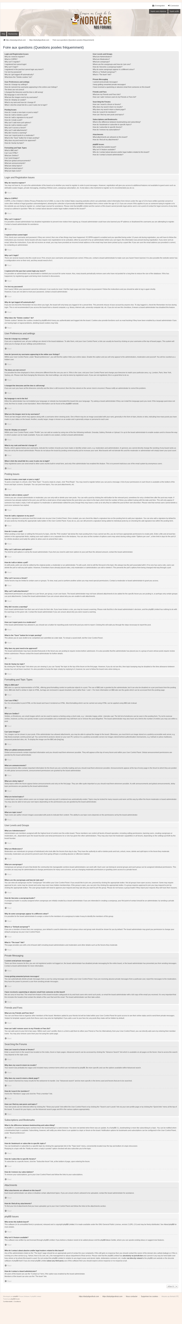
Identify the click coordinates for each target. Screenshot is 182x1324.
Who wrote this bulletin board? (104, 147)
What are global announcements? (18, 161)
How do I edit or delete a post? (16, 115)
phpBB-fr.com (15, 1299)
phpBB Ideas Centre (108, 1240)
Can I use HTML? (11, 153)
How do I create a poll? (13, 120)
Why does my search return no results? (108, 107)
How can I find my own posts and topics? (108, 115)
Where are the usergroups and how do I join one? (112, 64)
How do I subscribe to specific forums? (107, 127)
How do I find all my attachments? (106, 140)
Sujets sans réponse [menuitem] (158, 11)
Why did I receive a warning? (16, 133)
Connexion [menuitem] (174, 6)
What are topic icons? (13, 171)
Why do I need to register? (15, 57)
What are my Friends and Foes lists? (107, 94)
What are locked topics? (14, 168)
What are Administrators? (102, 57)
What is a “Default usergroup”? (104, 72)
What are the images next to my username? (21, 97)
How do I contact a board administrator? (108, 155)
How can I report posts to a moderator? (19, 135)
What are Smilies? (12, 156)
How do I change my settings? (16, 85)
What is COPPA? (11, 59)
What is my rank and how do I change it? (20, 102)
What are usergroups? (101, 62)
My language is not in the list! (16, 95)
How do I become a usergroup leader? (107, 67)
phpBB (68, 404)
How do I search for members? (104, 112)
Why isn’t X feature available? (104, 150)
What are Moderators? (101, 59)
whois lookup (163, 1253)
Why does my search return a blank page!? (109, 110)
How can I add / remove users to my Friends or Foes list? (114, 97)
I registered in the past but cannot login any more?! (24, 69)
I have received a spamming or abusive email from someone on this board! (121, 87)
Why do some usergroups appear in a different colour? (114, 69)
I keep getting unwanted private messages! (109, 85)
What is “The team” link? (102, 75)
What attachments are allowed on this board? (110, 137)
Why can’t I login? (11, 67)
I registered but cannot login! (15, 64)
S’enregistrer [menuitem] (160, 6)
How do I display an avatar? (15, 100)
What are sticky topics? (13, 166)
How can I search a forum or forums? (107, 104)
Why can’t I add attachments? (16, 130)
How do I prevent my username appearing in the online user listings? (31, 87)
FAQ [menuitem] (3, 34)
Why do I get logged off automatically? (19, 75)
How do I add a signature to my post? (19, 117)
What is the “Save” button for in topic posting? (22, 138)
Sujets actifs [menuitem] (174, 11)
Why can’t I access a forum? (15, 128)
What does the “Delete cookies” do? (18, 77)
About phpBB (169, 1224)
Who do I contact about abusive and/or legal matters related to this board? (121, 152)
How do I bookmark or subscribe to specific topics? (112, 125)
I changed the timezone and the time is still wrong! (24, 92)
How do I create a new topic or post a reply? (21, 112)
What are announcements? (15, 163)
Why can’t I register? (12, 62)
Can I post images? (12, 158)
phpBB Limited (69, 1224)
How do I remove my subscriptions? (106, 130)
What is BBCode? (11, 150)
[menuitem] (8, 1301)
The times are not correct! (14, 90)
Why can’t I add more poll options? (18, 123)
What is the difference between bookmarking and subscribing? (117, 122)
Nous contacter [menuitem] (131, 1296)
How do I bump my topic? (14, 143)
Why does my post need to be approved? (20, 140)
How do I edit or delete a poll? (16, 125)
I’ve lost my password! (13, 72)
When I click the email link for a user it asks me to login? (26, 105)
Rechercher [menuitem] (12, 34)
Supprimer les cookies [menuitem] (149, 1296)
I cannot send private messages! (105, 82)
